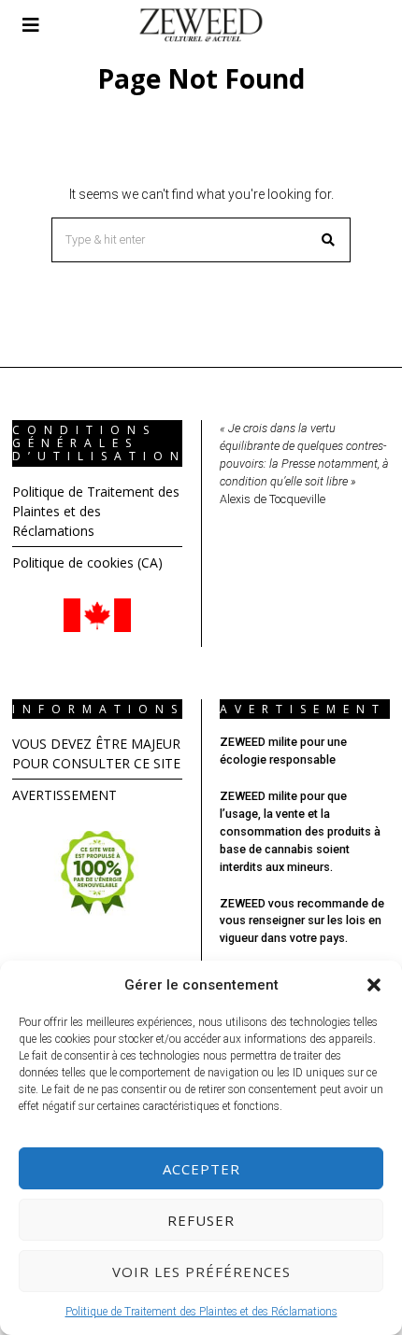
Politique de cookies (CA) (87, 562)
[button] (374, 985)
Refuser (201, 1220)
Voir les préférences (201, 1271)
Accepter (201, 1168)
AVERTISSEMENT (64, 795)
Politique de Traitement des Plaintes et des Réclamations (201, 1311)
